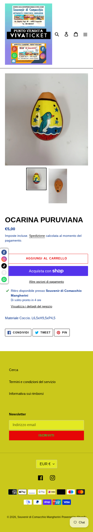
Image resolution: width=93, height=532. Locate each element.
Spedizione (37, 235)
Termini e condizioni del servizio (32, 382)
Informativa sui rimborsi (26, 393)
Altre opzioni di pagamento (46, 281)
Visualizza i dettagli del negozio (31, 306)
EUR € (45, 464)
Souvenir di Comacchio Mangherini (39, 517)
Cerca (13, 370)
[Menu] (85, 34)
